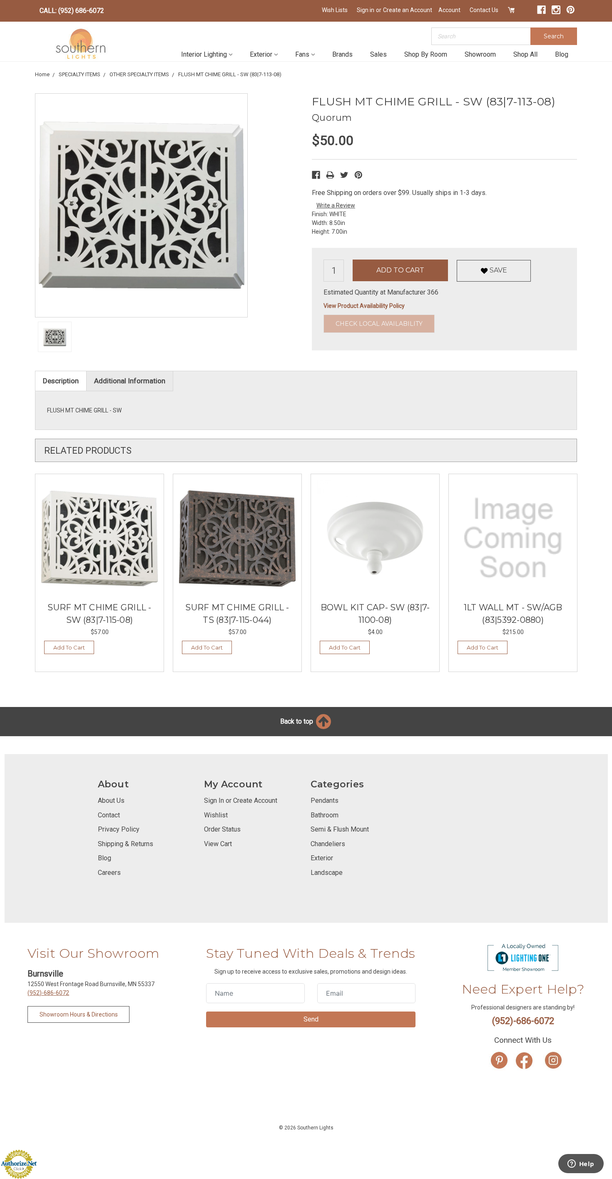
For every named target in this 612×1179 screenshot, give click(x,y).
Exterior (261, 54)
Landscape (327, 873)
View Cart (218, 844)
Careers (109, 873)
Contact (109, 815)
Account (449, 10)
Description (61, 381)
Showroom (480, 54)
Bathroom (324, 815)
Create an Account (407, 10)
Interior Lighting (204, 54)
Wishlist (216, 815)
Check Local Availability (379, 323)
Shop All (525, 54)
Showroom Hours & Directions (79, 1014)
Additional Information (129, 381)
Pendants (324, 800)
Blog (561, 54)
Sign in (365, 10)
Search (554, 36)
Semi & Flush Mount (340, 829)
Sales (378, 54)
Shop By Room (425, 54)
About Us (111, 800)
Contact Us (484, 10)
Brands (342, 54)
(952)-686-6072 (48, 992)
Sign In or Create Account (240, 800)
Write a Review (335, 205)
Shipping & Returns (125, 844)
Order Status (222, 829)
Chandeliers (328, 844)
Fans (302, 54)
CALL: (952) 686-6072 (72, 11)
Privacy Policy (118, 829)
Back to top (297, 721)
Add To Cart (69, 647)
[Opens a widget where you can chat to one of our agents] (581, 1164)
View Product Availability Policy (364, 305)
